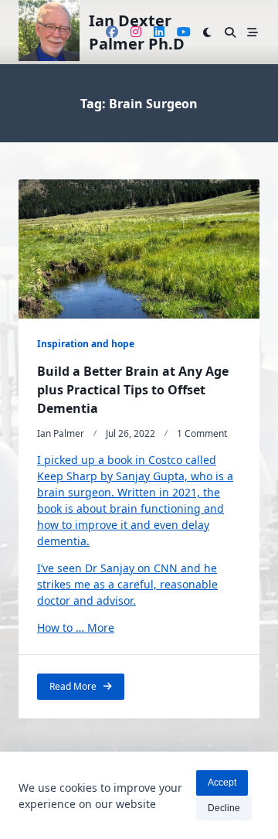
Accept (222, 782)
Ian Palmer (60, 433)
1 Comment (202, 433)
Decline (224, 808)
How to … (62, 627)
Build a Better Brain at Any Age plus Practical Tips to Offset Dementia (133, 390)
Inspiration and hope (85, 343)
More (100, 627)
